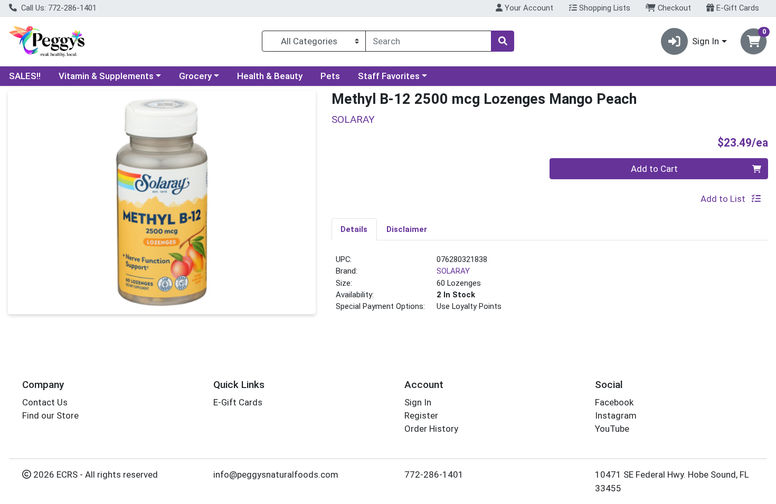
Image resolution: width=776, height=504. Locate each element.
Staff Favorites (389, 76)
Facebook (614, 402)
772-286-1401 (433, 474)
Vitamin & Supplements (106, 76)
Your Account (528, 8)
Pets (330, 76)
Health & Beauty (269, 76)
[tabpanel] (550, 287)
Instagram (616, 415)
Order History (431, 428)
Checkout (673, 8)
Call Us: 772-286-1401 (58, 8)
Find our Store (50, 415)
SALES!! (25, 76)
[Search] (502, 41)
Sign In (417, 402)
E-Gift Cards (736, 8)
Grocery (195, 76)
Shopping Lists (603, 8)
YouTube (612, 428)
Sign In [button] (705, 41)
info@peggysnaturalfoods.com (275, 474)
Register (421, 415)
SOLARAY (453, 271)
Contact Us (45, 402)
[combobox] (428, 41)
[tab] (354, 228)
